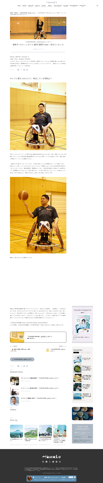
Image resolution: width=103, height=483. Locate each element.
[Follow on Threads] (60, 461)
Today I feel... (38, 477)
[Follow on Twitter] (50, 461)
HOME (11, 12)
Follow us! (82, 416)
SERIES (16, 12)
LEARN (35, 49)
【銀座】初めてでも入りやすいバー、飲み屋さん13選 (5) (55, 477)
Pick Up (13, 420)
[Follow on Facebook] (46, 461)
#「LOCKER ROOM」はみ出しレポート (22, 359)
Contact (38, 470)
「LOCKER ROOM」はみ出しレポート (27, 12)
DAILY (76, 352)
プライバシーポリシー (86, 440)
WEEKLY (82, 352)
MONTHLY (88, 352)
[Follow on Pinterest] (53, 461)
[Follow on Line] (56, 461)
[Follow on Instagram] (43, 461)
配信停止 (90, 436)
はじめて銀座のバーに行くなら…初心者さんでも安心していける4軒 (62, 479)
